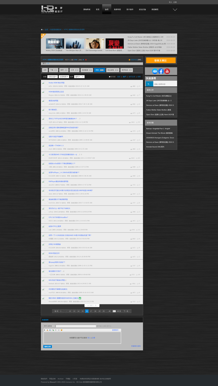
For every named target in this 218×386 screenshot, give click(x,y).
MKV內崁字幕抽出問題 (57, 280)
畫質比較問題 (53, 101)
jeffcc (50, 86)
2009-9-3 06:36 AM (84, 176)
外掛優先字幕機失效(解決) (58, 289)
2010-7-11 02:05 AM (85, 203)
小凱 (50, 167)
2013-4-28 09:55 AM (84, 283)
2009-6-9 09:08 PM (84, 274)
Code (59, 330)
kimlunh (51, 283)
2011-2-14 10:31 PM (82, 221)
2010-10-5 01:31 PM (87, 301)
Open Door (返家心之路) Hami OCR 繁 (160, 114)
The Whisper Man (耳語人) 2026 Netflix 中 (81, 50)
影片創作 (130, 9)
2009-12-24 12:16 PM (86, 131)
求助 (99, 70)
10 (139, 274)
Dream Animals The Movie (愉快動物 (159, 133)
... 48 (108, 311)
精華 (139, 77)
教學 (64, 70)
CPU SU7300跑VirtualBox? (58, 217)
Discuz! (53, 382)
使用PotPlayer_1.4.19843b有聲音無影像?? (64, 172)
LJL (48, 63)
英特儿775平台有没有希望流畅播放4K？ (63, 119)
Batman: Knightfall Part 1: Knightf (158, 128)
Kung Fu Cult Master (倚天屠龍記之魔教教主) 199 (145, 37)
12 (139, 230)
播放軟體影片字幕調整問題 (58, 199)
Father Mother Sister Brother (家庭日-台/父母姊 (145, 47)
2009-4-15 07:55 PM (82, 167)
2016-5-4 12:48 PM (81, 122)
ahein (50, 194)
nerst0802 (52, 131)
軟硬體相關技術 (56, 29)
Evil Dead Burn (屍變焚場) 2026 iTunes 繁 (121, 50)
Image (50, 330)
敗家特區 (117, 9)
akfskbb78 (52, 104)
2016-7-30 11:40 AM (85, 104)
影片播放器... (53, 110)
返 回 (56, 311)
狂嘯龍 (51, 239)
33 (139, 122)
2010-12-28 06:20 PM (84, 212)
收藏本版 (136, 60)
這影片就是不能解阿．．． (58, 136)
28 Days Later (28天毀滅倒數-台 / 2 (159, 100)
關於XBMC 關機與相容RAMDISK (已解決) (63, 298)
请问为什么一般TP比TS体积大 (59, 208)
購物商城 (86, 9)
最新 (118, 77)
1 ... (61, 311)
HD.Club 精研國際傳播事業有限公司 (89, 382)
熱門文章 (132, 77)
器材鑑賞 (86, 70)
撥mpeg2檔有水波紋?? (57, 262)
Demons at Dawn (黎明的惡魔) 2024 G (160, 105)
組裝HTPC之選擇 (55, 226)
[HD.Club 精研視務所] (52, 9)
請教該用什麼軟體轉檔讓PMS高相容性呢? (63, 127)
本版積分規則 (136, 346)
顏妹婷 (51, 257)
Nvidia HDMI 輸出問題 (56, 83)
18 (95, 311)
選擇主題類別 (48, 326)
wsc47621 (52, 292)
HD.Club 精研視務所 (42, 29)
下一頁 (126, 311)
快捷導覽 (175, 9)
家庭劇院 (155, 9)
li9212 (51, 221)
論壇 (106, 9)
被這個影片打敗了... (56, 271)
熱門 (124, 77)
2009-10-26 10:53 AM (86, 292)
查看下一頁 (93, 305)
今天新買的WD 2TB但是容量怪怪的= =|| (63, 154)
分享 (74, 70)
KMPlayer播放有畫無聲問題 (58, 181)
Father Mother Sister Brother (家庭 (158, 110)
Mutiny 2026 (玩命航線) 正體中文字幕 (59, 50)
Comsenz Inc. (70, 382)
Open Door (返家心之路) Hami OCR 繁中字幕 (144, 50)
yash (50, 230)
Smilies (61, 330)
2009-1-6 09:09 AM (85, 140)
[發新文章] (161, 60)
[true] (149, 84)
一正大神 (52, 274)
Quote (56, 330)
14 (78, 311)
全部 (45, 70)
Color (47, 330)
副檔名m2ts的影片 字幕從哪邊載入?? (62, 163)
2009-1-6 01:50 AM (84, 113)
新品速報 (113, 70)
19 (99, 311)
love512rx (52, 203)
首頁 (97, 9)
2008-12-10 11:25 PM (85, 265)
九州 (50, 122)
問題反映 (52, 379)
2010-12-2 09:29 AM (84, 95)
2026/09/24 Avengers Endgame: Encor (160, 138)
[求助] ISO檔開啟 (55, 244)
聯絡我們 (44, 379)
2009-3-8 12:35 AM (80, 149)
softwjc (51, 212)
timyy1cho (52, 113)
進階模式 (115, 330)
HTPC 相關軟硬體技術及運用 (74, 29)
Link (53, 330)
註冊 (175, 2)
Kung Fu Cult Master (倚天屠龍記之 (159, 96)
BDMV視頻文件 (54, 253)
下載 (53, 70)
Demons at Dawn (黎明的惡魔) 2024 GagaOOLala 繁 (147, 44)
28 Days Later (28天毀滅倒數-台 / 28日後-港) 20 (145, 40)
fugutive (51, 265)
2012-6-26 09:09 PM (83, 257)
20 (104, 311)
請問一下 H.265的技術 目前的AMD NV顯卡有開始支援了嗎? (70, 235)
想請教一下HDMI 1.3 (56, 145)
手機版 (68, 379)
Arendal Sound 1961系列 (155, 147)
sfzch (50, 149)
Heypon (51, 95)
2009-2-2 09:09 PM (81, 230)
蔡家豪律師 (95, 379)
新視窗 (113, 77)
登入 (170, 2)
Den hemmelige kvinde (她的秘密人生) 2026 (101, 50)
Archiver (61, 379)
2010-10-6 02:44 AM (85, 248)
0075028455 (53, 140)
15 (83, 311)
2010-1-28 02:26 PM (82, 194)
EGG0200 (52, 176)
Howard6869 (53, 301)
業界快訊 (126, 70)
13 (74, 311)
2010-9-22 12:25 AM (82, 86)
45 (139, 158)
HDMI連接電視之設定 (56, 92)
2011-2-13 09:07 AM (88, 158)
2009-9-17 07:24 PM (84, 185)
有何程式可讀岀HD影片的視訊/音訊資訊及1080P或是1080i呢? (71, 190)
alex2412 (51, 185)
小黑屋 (74, 379)
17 (91, 311)
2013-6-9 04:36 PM (83, 239)
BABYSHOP (53, 158)
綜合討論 (142, 9)
